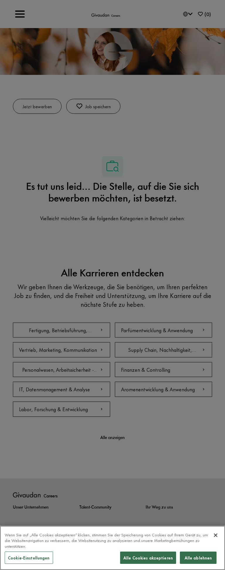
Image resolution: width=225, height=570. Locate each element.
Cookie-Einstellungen (29, 557)
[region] (112, 548)
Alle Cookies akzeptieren (148, 557)
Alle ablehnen (198, 557)
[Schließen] (215, 535)
